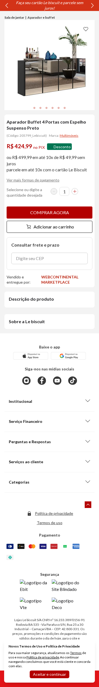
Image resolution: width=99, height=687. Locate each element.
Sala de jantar (14, 17)
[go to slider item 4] (58, 108)
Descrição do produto (31, 298)
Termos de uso (49, 522)
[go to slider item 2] (46, 108)
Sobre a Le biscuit (27, 321)
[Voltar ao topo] (88, 504)
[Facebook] (41, 380)
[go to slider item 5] (64, 108)
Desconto (62, 146)
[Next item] (92, 5)
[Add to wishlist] (85, 28)
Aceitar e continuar (49, 674)
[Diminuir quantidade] (54, 191)
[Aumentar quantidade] (75, 191)
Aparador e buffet (41, 17)
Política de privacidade (54, 513)
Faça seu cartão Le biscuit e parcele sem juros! (49, 5)
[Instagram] (26, 380)
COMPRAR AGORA (49, 212)
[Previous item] (6, 5)
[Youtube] (57, 380)
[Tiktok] (72, 380)
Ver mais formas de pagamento (33, 180)
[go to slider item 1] (40, 108)
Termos (76, 653)
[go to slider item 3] (52, 108)
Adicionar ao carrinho (54, 226)
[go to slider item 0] (34, 108)
